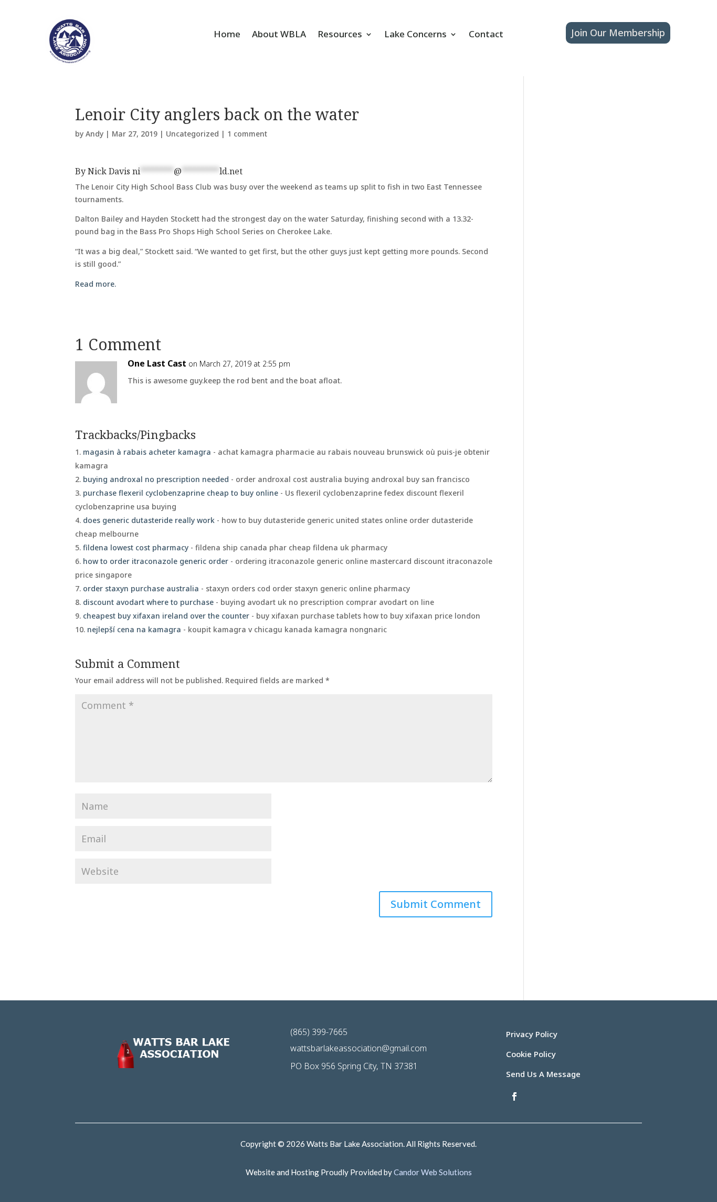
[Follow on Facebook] (514, 1096)
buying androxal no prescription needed (156, 479)
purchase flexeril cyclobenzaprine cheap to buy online (180, 493)
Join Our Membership (618, 32)
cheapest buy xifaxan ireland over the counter (166, 616)
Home (227, 35)
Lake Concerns (415, 35)
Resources (340, 35)
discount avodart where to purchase (148, 602)
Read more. (95, 284)
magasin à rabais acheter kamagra (147, 452)
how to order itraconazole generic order (155, 561)
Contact (486, 35)
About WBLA (279, 35)
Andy (94, 134)
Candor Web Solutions (433, 1172)
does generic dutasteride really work (149, 520)
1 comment (247, 134)
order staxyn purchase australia (141, 588)
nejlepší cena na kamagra (134, 629)
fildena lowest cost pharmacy (135, 547)
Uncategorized (192, 134)
